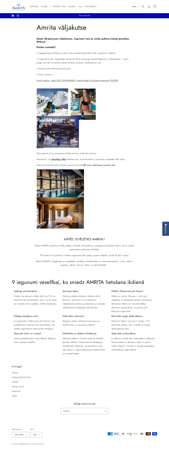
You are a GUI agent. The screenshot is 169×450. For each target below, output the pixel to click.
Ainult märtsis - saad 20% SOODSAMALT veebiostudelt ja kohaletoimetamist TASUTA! (77, 80)
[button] (45, 6)
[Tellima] (105, 411)
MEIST (14, 396)
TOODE (15, 382)
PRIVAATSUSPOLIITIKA (21, 377)
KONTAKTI (16, 391)
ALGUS (15, 372)
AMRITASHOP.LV (24, 444)
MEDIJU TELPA (18, 386)
